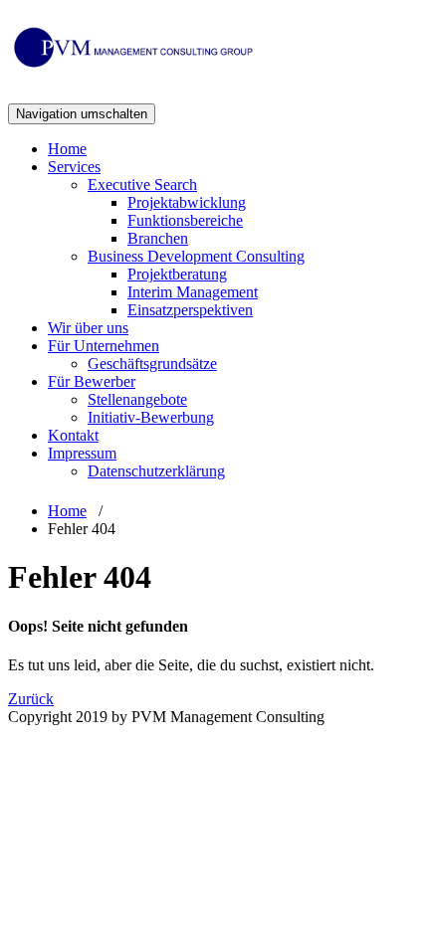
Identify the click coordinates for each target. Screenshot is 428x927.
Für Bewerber (91, 381)
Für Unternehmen (103, 345)
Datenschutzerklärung (156, 471)
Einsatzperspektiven (190, 309)
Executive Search (142, 184)
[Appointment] (132, 64)
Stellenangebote (137, 399)
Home (67, 148)
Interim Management (192, 291)
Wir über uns (88, 327)
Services (74, 166)
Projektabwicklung (186, 202)
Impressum (82, 453)
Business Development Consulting (196, 256)
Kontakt (73, 435)
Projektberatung (177, 274)
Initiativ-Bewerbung (151, 417)
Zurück (31, 698)
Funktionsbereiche (185, 220)
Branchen (157, 238)
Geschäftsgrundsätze (152, 363)
